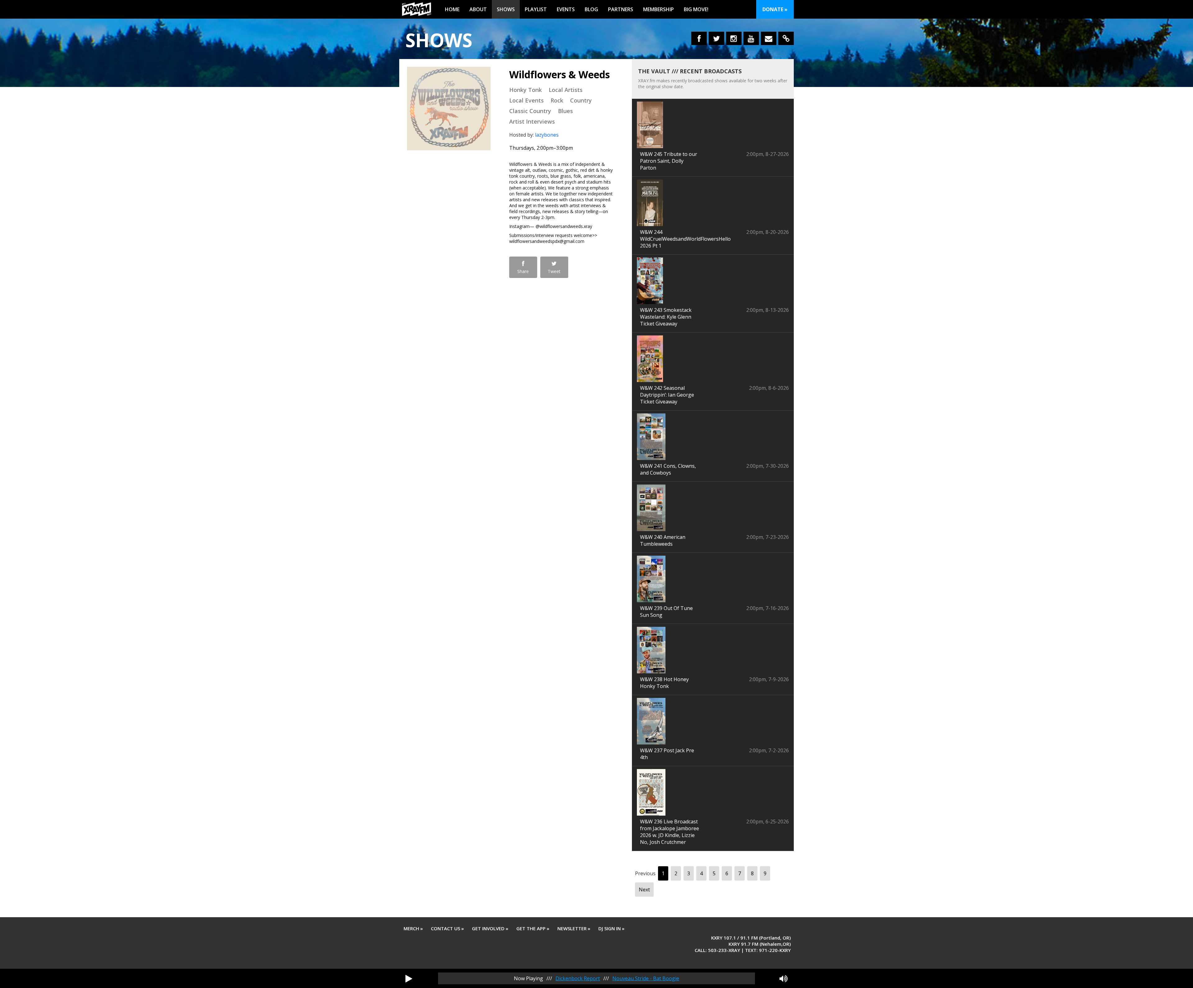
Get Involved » (490, 928)
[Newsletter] (768, 38)
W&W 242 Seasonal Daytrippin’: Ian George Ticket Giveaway (667, 395)
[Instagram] (734, 38)
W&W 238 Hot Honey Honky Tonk (664, 683)
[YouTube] (751, 38)
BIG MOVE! (696, 9)
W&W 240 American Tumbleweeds (662, 540)
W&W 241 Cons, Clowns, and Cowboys (668, 469)
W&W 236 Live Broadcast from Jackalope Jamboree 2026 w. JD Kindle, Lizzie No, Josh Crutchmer (669, 831)
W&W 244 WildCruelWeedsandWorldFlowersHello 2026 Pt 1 (685, 239)
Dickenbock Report (577, 978)
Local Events (526, 100)
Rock (557, 100)
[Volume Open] (783, 978)
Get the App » (532, 928)
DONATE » (775, 9)
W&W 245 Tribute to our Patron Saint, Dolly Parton (668, 161)
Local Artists (566, 89)
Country (581, 100)
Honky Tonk (525, 89)
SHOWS (506, 9)
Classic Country (530, 111)
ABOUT (478, 9)
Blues (565, 111)
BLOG (591, 9)
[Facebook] (699, 38)
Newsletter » (573, 928)
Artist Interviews (532, 121)
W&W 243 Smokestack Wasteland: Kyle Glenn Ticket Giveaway (666, 317)
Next (644, 889)
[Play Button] (409, 978)
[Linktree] (786, 38)
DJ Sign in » (611, 928)
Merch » (413, 928)
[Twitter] (716, 38)
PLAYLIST (536, 9)
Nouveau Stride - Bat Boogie (645, 978)
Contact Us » (447, 928)
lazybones (547, 134)
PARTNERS (620, 9)
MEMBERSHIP (658, 9)
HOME (452, 9)
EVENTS (566, 9)
